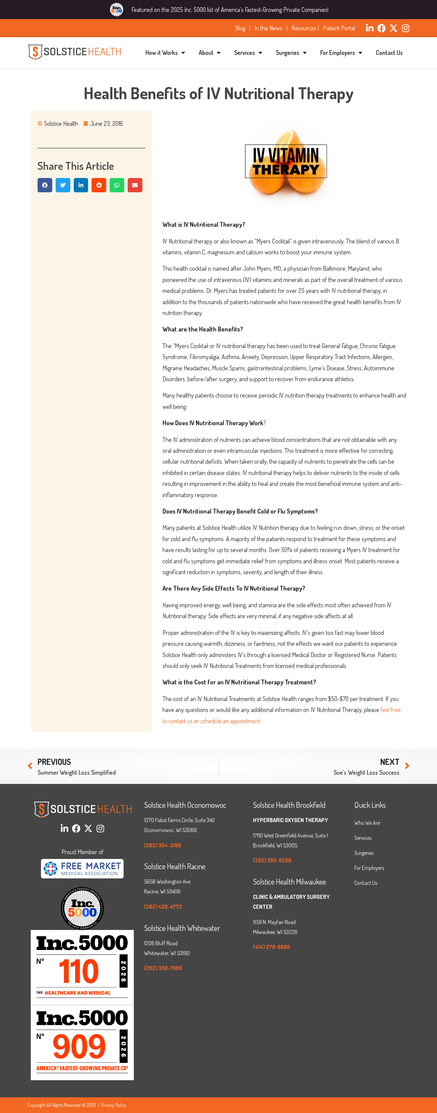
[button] (45, 185)
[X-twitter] (393, 28)
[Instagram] (405, 28)
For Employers (337, 52)
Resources (304, 28)
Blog (241, 28)
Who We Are (367, 822)
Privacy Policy (113, 1105)
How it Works (161, 52)
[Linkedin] (369, 28)
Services (244, 52)
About (206, 52)
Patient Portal (339, 28)
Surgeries (287, 52)
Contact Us (389, 52)
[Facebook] (381, 28)
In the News (269, 28)
